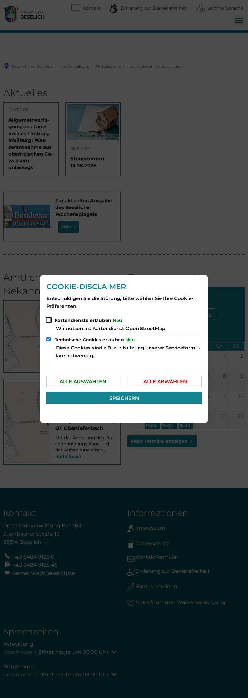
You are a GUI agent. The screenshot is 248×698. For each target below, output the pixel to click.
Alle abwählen (165, 382)
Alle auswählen (82, 382)
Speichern (124, 398)
